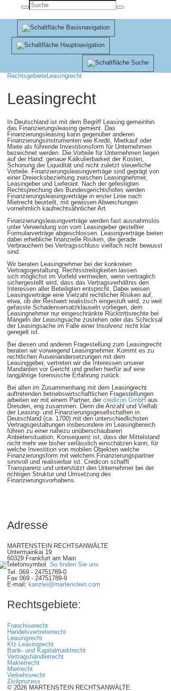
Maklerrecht (23, 662)
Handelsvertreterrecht (36, 631)
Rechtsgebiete (27, 75)
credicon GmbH (124, 399)
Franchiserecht (27, 625)
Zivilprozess (23, 681)
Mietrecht (20, 668)
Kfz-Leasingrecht (30, 644)
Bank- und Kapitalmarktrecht (46, 650)
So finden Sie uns (74, 564)
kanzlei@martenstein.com (64, 584)
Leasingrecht (64, 75)
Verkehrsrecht (26, 675)
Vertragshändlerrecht (35, 656)
